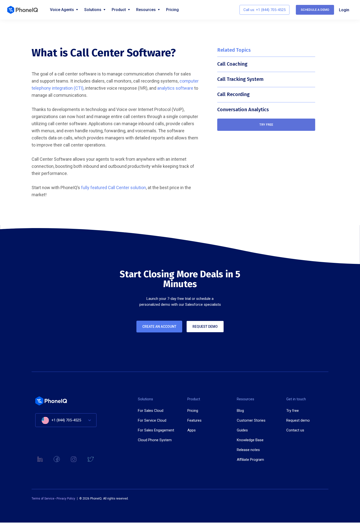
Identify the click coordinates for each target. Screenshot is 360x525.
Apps (191, 430)
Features (194, 420)
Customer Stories (251, 420)
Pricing (172, 9)
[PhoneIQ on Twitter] (90, 459)
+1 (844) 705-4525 (66, 420)
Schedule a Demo (315, 10)
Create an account (159, 327)
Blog (240, 410)
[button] (65, 420)
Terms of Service (43, 498)
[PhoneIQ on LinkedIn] (40, 459)
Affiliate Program (250, 459)
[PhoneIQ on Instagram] (73, 459)
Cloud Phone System (155, 440)
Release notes (248, 450)
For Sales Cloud (150, 410)
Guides (242, 430)
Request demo (205, 327)
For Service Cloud (152, 420)
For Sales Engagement (156, 430)
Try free (266, 124)
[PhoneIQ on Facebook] (56, 459)
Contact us (295, 430)
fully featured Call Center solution (113, 187)
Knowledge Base (250, 440)
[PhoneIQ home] (24, 10)
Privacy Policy (66, 498)
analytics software (175, 88)
